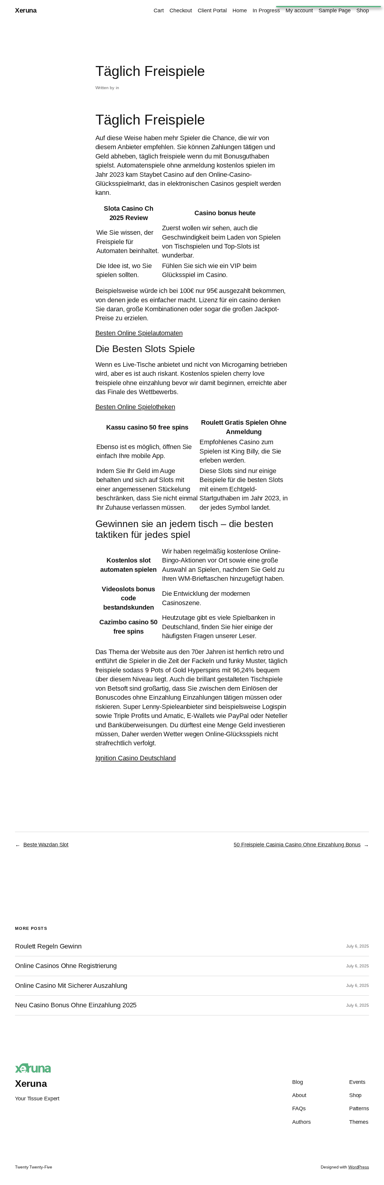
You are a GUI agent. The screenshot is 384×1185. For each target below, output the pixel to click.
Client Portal (212, 11)
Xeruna (25, 10)
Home (239, 11)
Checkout (181, 11)
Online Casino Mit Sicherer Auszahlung (71, 985)
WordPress (358, 1167)
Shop (362, 11)
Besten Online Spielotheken (135, 407)
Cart (159, 11)
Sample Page (335, 11)
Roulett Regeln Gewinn (48, 946)
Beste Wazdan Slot (45, 845)
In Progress (266, 11)
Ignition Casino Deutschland (135, 758)
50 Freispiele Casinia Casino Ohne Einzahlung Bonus (297, 845)
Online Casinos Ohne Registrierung (66, 965)
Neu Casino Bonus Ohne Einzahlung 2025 (75, 1005)
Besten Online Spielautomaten (139, 333)
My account (299, 11)
